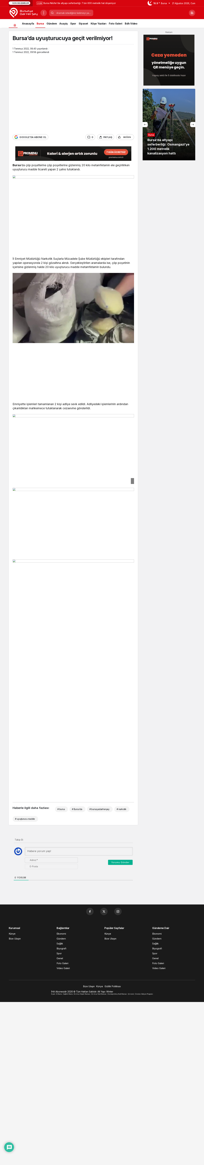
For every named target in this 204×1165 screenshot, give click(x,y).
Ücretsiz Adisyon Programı (144, 994)
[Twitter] (104, 911)
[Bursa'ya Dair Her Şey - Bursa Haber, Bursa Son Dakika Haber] (23, 12)
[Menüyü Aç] (43, 13)
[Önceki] (145, 124)
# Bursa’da (77, 809)
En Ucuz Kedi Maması (98, 994)
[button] (192, 13)
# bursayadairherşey (99, 809)
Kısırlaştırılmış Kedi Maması (117, 994)
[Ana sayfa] (14, 25)
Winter (109, 991)
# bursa (61, 809)
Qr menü (131, 994)
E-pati (53, 994)
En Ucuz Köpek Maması (82, 994)
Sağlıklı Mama (68, 994)
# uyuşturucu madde (25, 818)
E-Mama (59, 994)
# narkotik (121, 809)
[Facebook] (90, 911)
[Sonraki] (192, 124)
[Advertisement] (73, 369)
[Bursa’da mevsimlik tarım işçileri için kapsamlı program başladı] (169, 124)
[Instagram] (118, 911)
